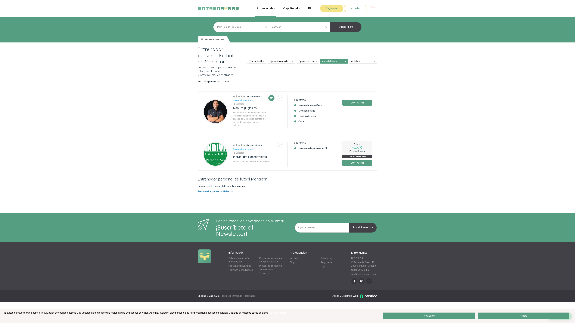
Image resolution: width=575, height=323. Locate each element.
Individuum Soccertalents (250, 157)
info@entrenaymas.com (363, 274)
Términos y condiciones (240, 270)
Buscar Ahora (346, 27)
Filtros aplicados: (209, 81)
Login (323, 266)
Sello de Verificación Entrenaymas (238, 260)
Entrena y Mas (205, 296)
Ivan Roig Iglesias (245, 108)
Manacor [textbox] (276, 27)
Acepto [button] (523, 315)
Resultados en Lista (214, 39)
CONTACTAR (357, 103)
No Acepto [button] (429, 315)
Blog (311, 8)
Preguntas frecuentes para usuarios (270, 268)
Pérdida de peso (307, 116)
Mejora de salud (306, 110)
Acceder (355, 8)
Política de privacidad (239, 266)
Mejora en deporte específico (313, 148)
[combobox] (300, 27)
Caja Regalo (291, 8)
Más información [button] (278, 312)
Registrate (326, 262)
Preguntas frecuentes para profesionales (270, 260)
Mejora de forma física (310, 105)
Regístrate (332, 8)
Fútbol (226, 81)
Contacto (264, 273)
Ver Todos (295, 258)
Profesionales (266, 8)
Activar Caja (326, 258)
